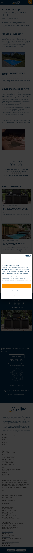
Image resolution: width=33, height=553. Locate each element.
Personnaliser (15, 291)
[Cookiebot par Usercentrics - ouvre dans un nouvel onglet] (24, 256)
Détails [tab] (14, 260)
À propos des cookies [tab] (25, 260)
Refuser (16, 296)
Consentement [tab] (6, 260)
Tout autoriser (16, 286)
